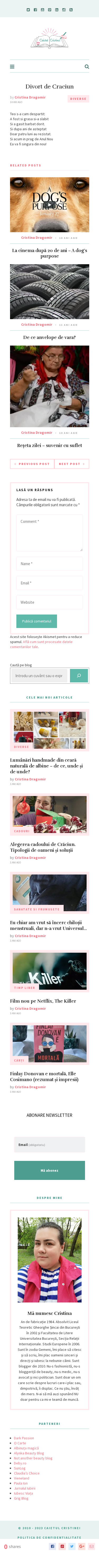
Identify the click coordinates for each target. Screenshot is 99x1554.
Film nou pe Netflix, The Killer (43, 1001)
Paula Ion (21, 1483)
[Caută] (79, 675)
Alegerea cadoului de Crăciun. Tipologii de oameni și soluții (43, 847)
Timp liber (24, 988)
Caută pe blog (21, 665)
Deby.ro (20, 1463)
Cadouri (22, 831)
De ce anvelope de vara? (49, 337)
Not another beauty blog (33, 1458)
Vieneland (21, 1478)
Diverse (78, 99)
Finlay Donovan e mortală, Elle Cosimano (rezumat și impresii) (44, 1076)
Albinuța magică (26, 1448)
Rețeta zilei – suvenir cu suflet (49, 445)
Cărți (19, 1060)
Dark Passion (24, 1438)
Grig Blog (21, 1498)
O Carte (20, 1443)
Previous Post (34, 464)
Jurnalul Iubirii (24, 1488)
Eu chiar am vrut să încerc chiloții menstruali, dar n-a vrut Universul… (48, 925)
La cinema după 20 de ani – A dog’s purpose (49, 253)
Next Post (70, 464)
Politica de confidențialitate (49, 1537)
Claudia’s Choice (27, 1473)
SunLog (20, 1468)
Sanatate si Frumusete (37, 909)
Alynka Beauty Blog (29, 1453)
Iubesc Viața (23, 1493)
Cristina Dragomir (30, 97)
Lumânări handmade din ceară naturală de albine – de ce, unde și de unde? (46, 766)
